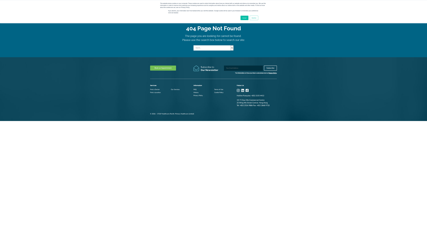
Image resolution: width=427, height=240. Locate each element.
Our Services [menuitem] (175, 89)
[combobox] (212, 48)
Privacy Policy (272, 73)
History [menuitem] (195, 92)
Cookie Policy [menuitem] (218, 92)
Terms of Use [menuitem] (218, 89)
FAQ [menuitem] (194, 89)
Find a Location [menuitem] (155, 92)
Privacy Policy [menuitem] (198, 95)
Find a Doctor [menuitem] (155, 89)
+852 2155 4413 (257, 96)
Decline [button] (254, 18)
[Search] (232, 48)
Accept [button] (244, 18)
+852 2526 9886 (246, 105)
